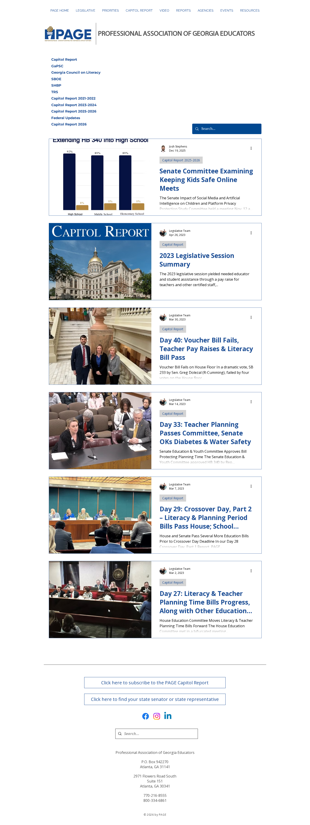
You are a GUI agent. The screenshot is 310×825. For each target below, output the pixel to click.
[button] (183, 10)
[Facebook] (145, 716)
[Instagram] (156, 716)
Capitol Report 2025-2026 (181, 160)
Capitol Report (172, 244)
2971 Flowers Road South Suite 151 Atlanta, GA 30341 (154, 781)
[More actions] (252, 148)
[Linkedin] (167, 716)
